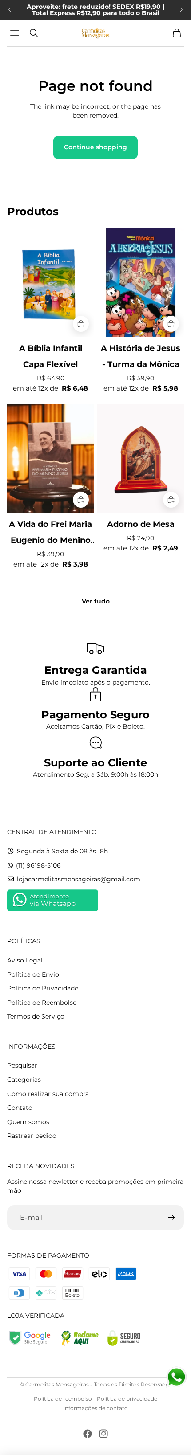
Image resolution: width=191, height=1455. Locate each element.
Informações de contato (95, 1408)
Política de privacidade (127, 1398)
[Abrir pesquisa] (34, 33)
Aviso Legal (25, 960)
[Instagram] (103, 1433)
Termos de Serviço (35, 1016)
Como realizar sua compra (48, 1094)
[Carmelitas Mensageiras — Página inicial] (95, 33)
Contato (19, 1108)
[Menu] (15, 33)
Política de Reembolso (42, 1003)
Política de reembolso (63, 1398)
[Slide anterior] (10, 10)
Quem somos (28, 1122)
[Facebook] (87, 1433)
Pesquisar (22, 1065)
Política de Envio (33, 974)
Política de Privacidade (42, 988)
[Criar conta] (171, 1217)
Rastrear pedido (31, 1136)
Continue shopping (95, 147)
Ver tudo (96, 601)
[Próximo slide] (181, 10)
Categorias (24, 1080)
